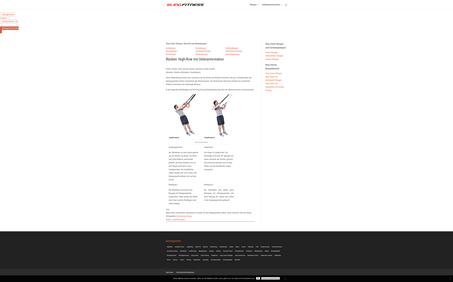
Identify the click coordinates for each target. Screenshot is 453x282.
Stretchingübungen (232, 54)
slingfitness (214, 255)
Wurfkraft (237, 260)
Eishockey (251, 247)
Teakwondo (277, 255)
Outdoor (218, 251)
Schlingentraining (184, 255)
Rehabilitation (259, 251)
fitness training (265, 247)
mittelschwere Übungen (274, 56)
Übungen (253, 5)
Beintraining (181, 216)
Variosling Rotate (216, 260)
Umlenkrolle (196, 260)
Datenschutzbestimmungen (185, 272)
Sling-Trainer (195, 255)
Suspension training (266, 255)
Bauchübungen (171, 51)
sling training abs (240, 255)
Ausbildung (190, 247)
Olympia (211, 251)
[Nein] (450, 279)
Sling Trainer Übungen (273, 73)
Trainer (182, 260)
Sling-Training (205, 255)
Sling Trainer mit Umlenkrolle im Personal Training (274, 87)
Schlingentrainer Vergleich (7, 16)
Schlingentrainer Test (10, 21)
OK (258, 278)
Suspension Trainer (252, 255)
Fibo (257, 247)
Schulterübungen (231, 48)
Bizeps (189, 216)
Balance (205, 247)
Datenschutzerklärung (270, 278)
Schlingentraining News (271, 5)
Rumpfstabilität (275, 251)
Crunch (243, 247)
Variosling (205, 260)
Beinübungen (171, 54)
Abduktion (170, 247)
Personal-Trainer (228, 251)
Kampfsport (183, 251)
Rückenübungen (202, 54)
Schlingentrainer (171, 255)
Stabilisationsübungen (233, 51)
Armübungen (171, 48)
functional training (172, 251)
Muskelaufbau (203, 251)
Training (188, 260)
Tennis (168, 260)
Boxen (237, 247)
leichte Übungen (271, 52)
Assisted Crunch (179, 247)
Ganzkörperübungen (203, 51)
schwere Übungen (272, 59)
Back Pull (198, 247)
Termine (175, 260)
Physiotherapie (239, 251)
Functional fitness (277, 247)
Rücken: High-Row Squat (175, 219)
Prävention (249, 251)
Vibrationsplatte (227, 260)
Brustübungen (201, 48)
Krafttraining (192, 251)
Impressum (169, 272)
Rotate (267, 251)
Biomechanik (223, 247)
